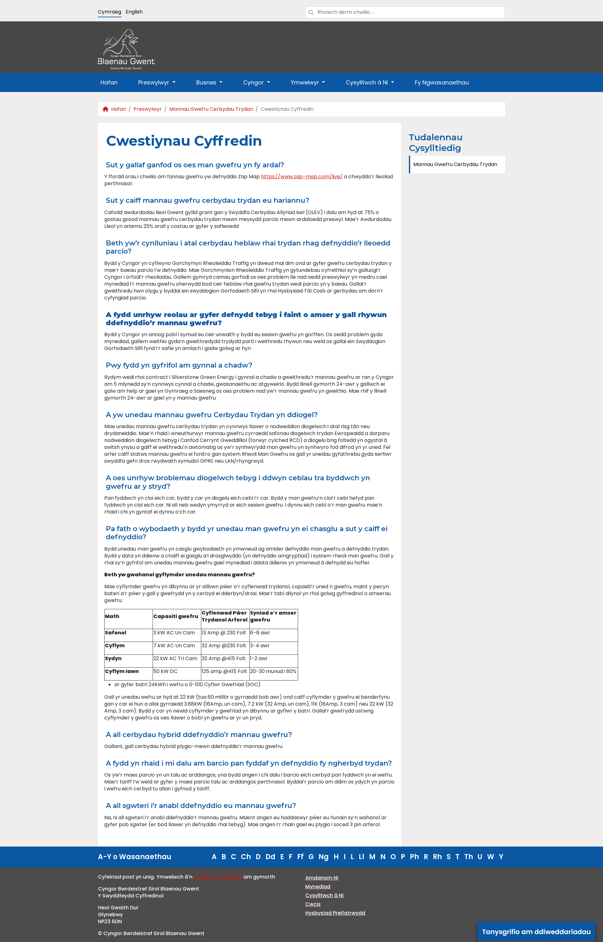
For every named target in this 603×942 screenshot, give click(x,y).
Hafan (108, 82)
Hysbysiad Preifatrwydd (335, 913)
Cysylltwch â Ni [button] (367, 82)
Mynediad (317, 886)
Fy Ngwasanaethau (442, 82)
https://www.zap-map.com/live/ (302, 176)
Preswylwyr (147, 109)
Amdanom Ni (321, 877)
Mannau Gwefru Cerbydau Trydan (211, 109)
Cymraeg (109, 11)
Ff (300, 857)
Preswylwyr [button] (154, 82)
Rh (437, 857)
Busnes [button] (207, 82)
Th (468, 857)
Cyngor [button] (254, 82)
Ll (361, 857)
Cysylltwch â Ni (324, 895)
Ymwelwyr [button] (306, 82)
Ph (414, 857)
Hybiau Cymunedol (218, 876)
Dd (270, 857)
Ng (323, 857)
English (134, 11)
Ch (246, 857)
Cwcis (313, 904)
